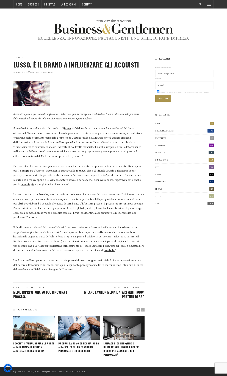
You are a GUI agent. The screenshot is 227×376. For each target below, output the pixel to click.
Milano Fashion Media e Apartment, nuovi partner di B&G (114, 294)
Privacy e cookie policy (198, 92)
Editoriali (184, 138)
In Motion (184, 152)
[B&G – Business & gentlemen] (113, 29)
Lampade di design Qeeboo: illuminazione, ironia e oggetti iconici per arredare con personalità (121, 348)
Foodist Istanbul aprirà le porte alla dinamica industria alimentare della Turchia (33, 347)
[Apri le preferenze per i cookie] (8, 371)
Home (19, 4)
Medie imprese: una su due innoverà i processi (40, 294)
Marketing (184, 181)
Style (184, 196)
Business (33, 4)
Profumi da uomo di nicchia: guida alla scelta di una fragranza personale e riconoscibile (78, 347)
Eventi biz (184, 145)
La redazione (69, 4)
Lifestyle (49, 4)
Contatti (87, 4)
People (184, 189)
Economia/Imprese (184, 131)
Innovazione (184, 160)
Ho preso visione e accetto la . (184, 92)
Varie (19, 57)
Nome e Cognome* (163, 67)
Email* (158, 79)
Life (184, 167)
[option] (34, 334)
